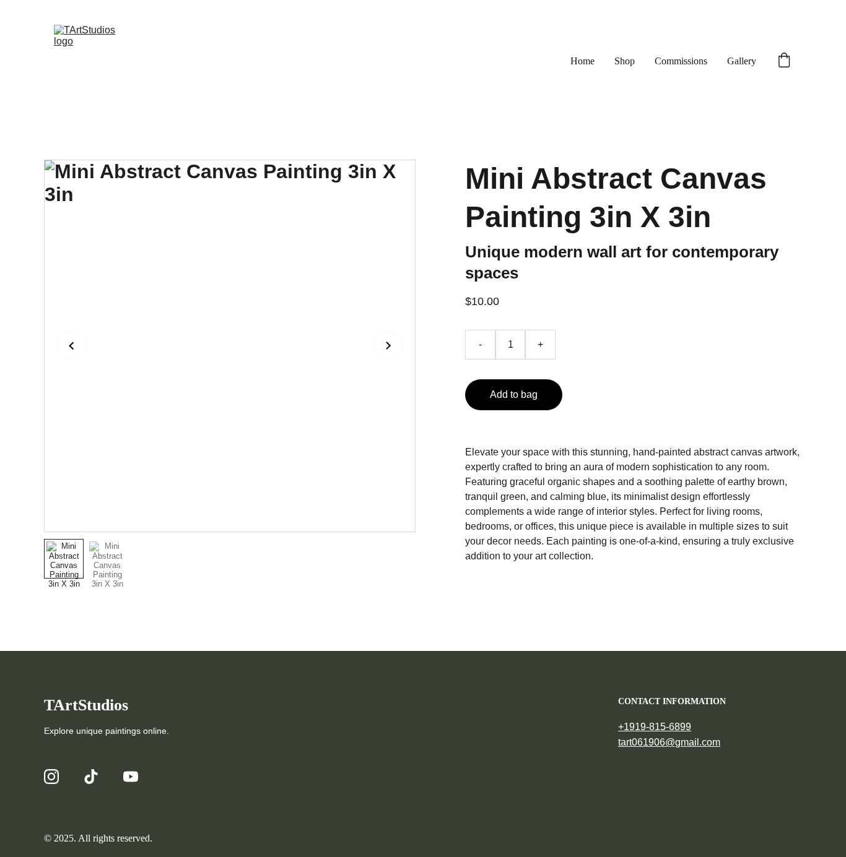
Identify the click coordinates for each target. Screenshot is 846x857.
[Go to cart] (784, 61)
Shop (624, 61)
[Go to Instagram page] (51, 776)
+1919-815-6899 (654, 726)
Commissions (681, 61)
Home (582, 61)
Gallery (741, 61)
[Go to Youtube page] (130, 776)
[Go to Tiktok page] (91, 776)
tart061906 (641, 742)
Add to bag (514, 394)
